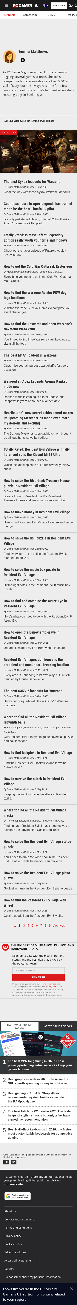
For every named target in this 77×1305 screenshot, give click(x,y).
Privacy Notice (52, 986)
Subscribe (59, 5)
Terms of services (48, 983)
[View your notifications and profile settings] (36, 5)
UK (6, 1162)
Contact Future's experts (19, 1219)
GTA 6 (51, 15)
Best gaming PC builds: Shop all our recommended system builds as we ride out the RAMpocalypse (38, 1097)
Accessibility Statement (18, 1260)
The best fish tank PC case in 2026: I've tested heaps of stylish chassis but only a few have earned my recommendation (40, 1115)
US (13, 1162)
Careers (9, 1268)
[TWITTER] (23, 60)
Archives (59, 925)
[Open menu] (6, 5)
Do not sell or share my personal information (32, 1277)
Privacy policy (12, 1236)
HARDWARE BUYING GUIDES (19, 1026)
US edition (26, 1294)
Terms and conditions (18, 1227)
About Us (10, 1211)
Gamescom (30, 15)
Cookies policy (13, 1244)
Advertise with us (15, 1252)
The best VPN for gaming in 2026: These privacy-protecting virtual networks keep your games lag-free (40, 1065)
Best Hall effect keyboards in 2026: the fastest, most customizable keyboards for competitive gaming (40, 1133)
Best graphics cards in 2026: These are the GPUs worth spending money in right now (38, 1081)
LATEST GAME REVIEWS (57, 1026)
